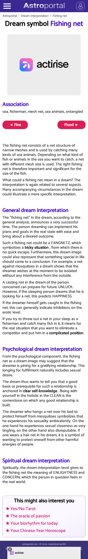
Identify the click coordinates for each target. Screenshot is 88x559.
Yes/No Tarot (23, 508)
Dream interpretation (35, 16)
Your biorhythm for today (34, 523)
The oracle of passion (30, 516)
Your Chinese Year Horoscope (38, 530)
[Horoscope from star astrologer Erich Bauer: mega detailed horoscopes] (44, 6)
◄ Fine (15, 125)
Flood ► (71, 125)
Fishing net (60, 16)
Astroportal (9, 16)
